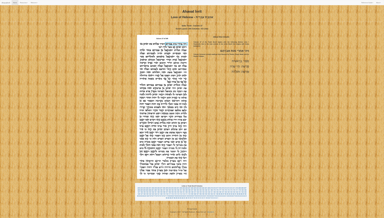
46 (216, 196)
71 (166, 196)
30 (166, 198)
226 (192, 188)
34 (240, 196)
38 (232, 196)
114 (178, 194)
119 (164, 194)
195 (169, 190)
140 (214, 192)
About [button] (378, 3)
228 (186, 188)
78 (152, 196)
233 (172, 188)
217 (217, 188)
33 (242, 196)
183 (203, 190)
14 (198, 198)
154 (175, 192)
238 (158, 188)
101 (214, 194)
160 (158, 192)
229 (183, 188)
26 (174, 198)
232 (175, 188)
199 (158, 190)
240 (153, 188)
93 (231, 194)
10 (206, 198)
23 (180, 198)
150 (186, 192)
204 (144, 190)
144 (203, 192)
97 (223, 194)
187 (192, 190)
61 (186, 196)
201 (153, 190)
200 (155, 190)
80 (148, 196)
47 (214, 196)
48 (212, 196)
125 (147, 194)
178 (217, 190)
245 (139, 188)
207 (245, 188)
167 (139, 192)
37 (234, 196)
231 (178, 188)
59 (190, 196)
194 (172, 190)
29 (168, 198)
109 (192, 194)
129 (245, 192)
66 (176, 196)
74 (160, 196)
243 (144, 188)
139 (217, 192)
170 (239, 190)
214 (225, 188)
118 (167, 194)
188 (189, 190)
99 (219, 194)
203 (147, 190)
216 (220, 188)
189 (186, 190)
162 (153, 192)
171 (237, 190)
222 (203, 188)
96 (225, 194)
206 (139, 190)
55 (198, 196)
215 (223, 188)
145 (200, 192)
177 (220, 190)
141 (211, 192)
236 (164, 188)
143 (206, 192)
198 (161, 190)
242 (147, 188)
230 (181, 188)
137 (223, 192)
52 (204, 196)
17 (192, 198)
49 (210, 196)
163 (150, 192)
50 (208, 196)
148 (192, 192)
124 (150, 194)
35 (238, 196)
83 (142, 196)
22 (182, 198)
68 (172, 196)
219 (211, 188)
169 (242, 190)
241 (150, 188)
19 (188, 198)
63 (182, 196)
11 (204, 198)
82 (144, 196)
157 (167, 192)
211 (234, 188)
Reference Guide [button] (366, 3)
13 (200, 198)
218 (214, 188)
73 (162, 196)
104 (206, 194)
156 (169, 192)
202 (150, 190)
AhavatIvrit (6, 2)
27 (172, 198)
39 (230, 196)
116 (172, 194)
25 (176, 198)
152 (181, 192)
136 (225, 192)
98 (221, 194)
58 (192, 196)
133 (234, 192)
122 (155, 194)
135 (228, 192)
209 (239, 188)
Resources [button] (23, 3)
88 (241, 194)
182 (206, 190)
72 (164, 196)
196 (167, 190)
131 (239, 192)
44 (220, 196)
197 (164, 190)
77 (154, 196)
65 (178, 196)
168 (245, 190)
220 (209, 188)
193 (175, 190)
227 (189, 188)
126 (144, 194)
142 (209, 192)
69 (170, 196)
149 (189, 192)
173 (231, 190)
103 (209, 194)
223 (200, 188)
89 (239, 194)
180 (211, 190)
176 (223, 190)
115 (175, 194)
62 (184, 196)
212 (231, 188)
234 (169, 188)
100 (217, 194)
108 (195, 194)
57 (194, 196)
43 (222, 196)
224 (197, 188)
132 (237, 192)
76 (156, 196)
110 (189, 194)
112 (183, 194)
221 (206, 188)
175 (225, 190)
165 (144, 192)
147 (195, 192)
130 (242, 192)
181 (209, 190)
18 (190, 198)
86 (245, 194)
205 (141, 190)
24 (178, 198)
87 (243, 194)
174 (228, 190)
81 (146, 196)
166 (141, 192)
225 (195, 188)
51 (206, 196)
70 (168, 196)
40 (228, 196)
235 (167, 188)
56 (196, 196)
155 (172, 192)
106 (200, 194)
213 (228, 188)
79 (150, 196)
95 (227, 194)
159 (161, 192)
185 (197, 190)
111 (186, 194)
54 (200, 196)
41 (226, 196)
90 (237, 194)
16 (194, 198)
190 (183, 190)
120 (161, 194)
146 (197, 192)
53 (202, 196)
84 (140, 196)
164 (147, 192)
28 (170, 198)
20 (186, 198)
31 (246, 196)
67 (174, 196)
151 (183, 192)
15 (196, 198)
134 (231, 192)
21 (184, 198)
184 (200, 190)
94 (229, 194)
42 (224, 196)
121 (158, 194)
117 (169, 194)
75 (158, 196)
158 (164, 192)
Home (15, 2)
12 (202, 198)
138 (220, 192)
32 (244, 196)
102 (211, 194)
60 (188, 196)
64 (180, 196)
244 (141, 188)
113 (181, 194)
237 (161, 188)
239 (155, 188)
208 (242, 188)
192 (178, 190)
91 (235, 194)
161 (155, 192)
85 (138, 196)
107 (197, 194)
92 (233, 194)
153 (178, 192)
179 (214, 190)
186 (195, 190)
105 (203, 194)
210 (237, 188)
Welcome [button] (34, 3)
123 (153, 194)
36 (236, 196)
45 (218, 196)
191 (181, 190)
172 (234, 190)
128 (139, 194)
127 (141, 194)
